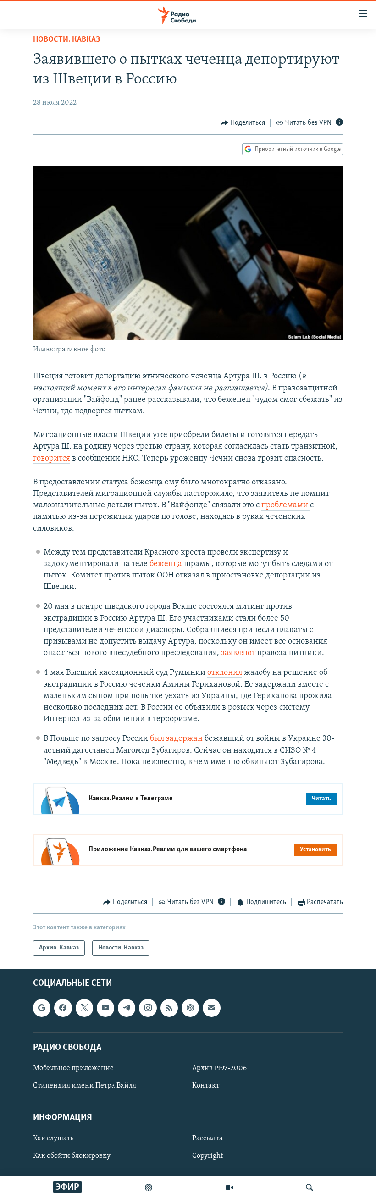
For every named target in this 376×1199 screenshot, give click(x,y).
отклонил (224, 673)
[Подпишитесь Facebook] (63, 1008)
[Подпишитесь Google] (41, 1008)
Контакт (205, 1085)
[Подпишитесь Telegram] (126, 1008)
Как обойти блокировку (72, 1156)
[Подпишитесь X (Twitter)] (84, 1008)
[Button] (243, 123)
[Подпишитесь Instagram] (147, 1008)
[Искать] (309, 1187)
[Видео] (229, 1187)
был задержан (176, 739)
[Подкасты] (190, 1008)
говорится (51, 459)
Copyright (207, 1156)
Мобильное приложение (73, 1068)
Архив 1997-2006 (219, 1068)
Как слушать (53, 1139)
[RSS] (169, 1008)
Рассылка (207, 1139)
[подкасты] (148, 1187)
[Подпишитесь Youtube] (105, 1008)
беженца (166, 564)
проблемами (285, 505)
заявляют (239, 653)
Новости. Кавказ (66, 40)
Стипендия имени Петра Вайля (84, 1085)
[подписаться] (211, 1008)
